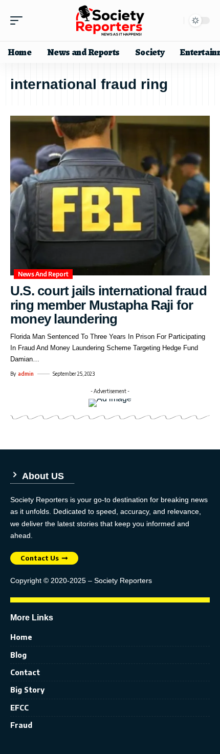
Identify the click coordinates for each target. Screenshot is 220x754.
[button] (19, 20)
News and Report (43, 274)
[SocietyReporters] (110, 20)
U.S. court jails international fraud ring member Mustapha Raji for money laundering (108, 305)
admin (26, 374)
